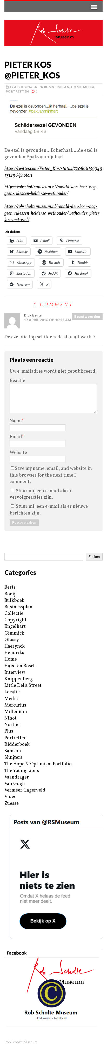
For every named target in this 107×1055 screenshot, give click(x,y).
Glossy (11, 640)
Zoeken (94, 557)
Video (10, 797)
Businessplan (56, 87)
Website (18, 453)
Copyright (15, 620)
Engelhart (15, 626)
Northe (11, 725)
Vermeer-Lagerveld (24, 790)
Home (76, 87)
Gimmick (14, 633)
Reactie (17, 381)
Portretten (17, 91)
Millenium (15, 712)
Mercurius (15, 705)
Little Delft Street (23, 685)
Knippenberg (18, 679)
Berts (10, 587)
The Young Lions (21, 771)
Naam (16, 421)
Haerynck (14, 646)
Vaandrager (16, 777)
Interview (14, 672)
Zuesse (11, 803)
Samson (12, 751)
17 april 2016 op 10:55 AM (47, 320)
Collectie (13, 613)
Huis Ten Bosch (20, 666)
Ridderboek (17, 744)
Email (16, 437)
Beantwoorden (87, 316)
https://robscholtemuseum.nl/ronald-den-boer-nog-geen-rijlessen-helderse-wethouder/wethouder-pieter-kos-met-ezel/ (52, 213)
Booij (9, 594)
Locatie (12, 692)
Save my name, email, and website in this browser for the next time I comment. (51, 475)
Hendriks (14, 653)
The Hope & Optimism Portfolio (38, 764)
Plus (8, 731)
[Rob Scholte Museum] (53, 33)
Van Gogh (14, 784)
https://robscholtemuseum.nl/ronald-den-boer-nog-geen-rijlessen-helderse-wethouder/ (50, 190)
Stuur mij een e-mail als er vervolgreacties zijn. (41, 494)
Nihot (10, 718)
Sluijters (13, 757)
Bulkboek (14, 600)
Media (88, 87)
